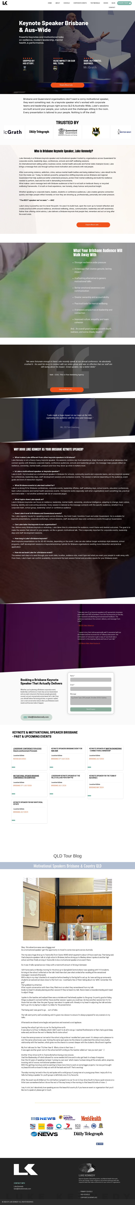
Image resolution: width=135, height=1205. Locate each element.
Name (72, 676)
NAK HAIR (54, 751)
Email (72, 685)
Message (73, 694)
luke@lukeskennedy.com (22, 1189)
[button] (94, 3)
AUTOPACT (93, 778)
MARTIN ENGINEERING (114, 749)
